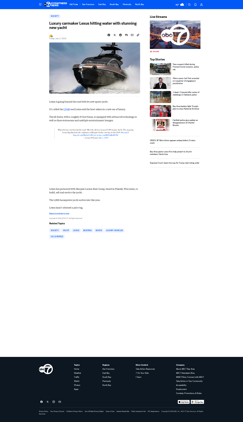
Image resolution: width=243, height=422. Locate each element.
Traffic (76, 377)
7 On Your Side (142, 373)
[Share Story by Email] (132, 35)
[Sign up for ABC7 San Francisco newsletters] (59, 401)
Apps (76, 389)
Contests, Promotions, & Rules (188, 393)
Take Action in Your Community (189, 381)
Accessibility (181, 385)
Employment (181, 389)
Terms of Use (110, 411)
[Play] (175, 34)
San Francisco (88, 4)
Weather (77, 373)
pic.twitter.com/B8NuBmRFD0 (106, 135)
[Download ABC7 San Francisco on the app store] (184, 402)
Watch (76, 381)
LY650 (67, 109)
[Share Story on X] (115, 35)
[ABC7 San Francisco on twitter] (47, 401)
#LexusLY (125, 132)
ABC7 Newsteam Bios (185, 373)
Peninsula (127, 4)
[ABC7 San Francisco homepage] (55, 4)
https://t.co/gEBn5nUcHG (83, 135)
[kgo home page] (46, 369)
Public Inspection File (138, 411)
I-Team (138, 377)
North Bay (139, 4)
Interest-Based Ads (122, 411)
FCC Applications (153, 411)
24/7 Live (73, 4)
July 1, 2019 (103, 137)
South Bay (114, 4)
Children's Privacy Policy (74, 411)
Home (76, 369)
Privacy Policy (43, 411)
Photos (77, 385)
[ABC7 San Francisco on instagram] (53, 401)
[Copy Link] (138, 35)
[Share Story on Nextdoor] (126, 35)
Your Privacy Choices (57, 411)
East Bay (102, 4)
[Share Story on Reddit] (120, 35)
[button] (40, 4)
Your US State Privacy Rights (94, 411)
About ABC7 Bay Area (185, 369)
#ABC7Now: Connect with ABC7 (190, 377)
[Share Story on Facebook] (109, 35)
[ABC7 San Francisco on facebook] (41, 401)
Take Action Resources (145, 369)
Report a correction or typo (59, 213)
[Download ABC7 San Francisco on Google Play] (197, 402)
